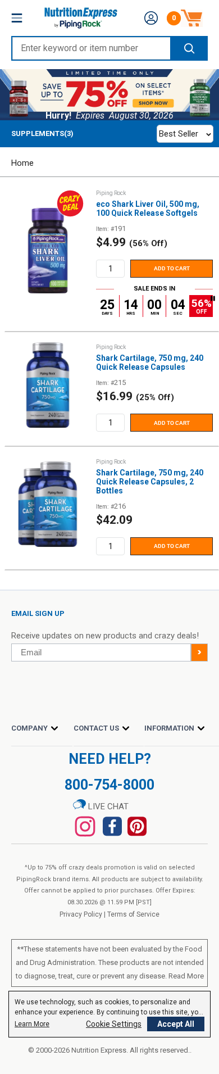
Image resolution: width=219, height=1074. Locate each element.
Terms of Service (133, 914)
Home (22, 163)
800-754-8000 (109, 785)
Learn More (32, 1024)
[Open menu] (16, 17)
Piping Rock (111, 193)
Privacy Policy (81, 914)
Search (188, 48)
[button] (151, 18)
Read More (186, 976)
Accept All (175, 1023)
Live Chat (107, 806)
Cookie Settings (114, 1023)
